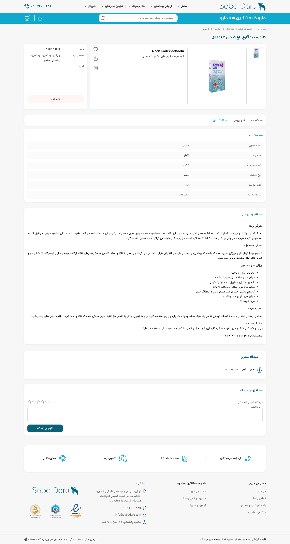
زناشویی (217, 29)
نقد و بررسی (240, 120)
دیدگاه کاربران (220, 120)
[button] (95, 50)
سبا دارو (262, 29)
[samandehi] (35, 512)
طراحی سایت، (89, 539)
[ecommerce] (55, 512)
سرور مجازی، (52, 539)
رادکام (41, 539)
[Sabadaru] (243, 18)
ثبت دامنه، (66, 539)
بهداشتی (230, 29)
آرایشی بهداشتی (246, 29)
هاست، (77, 539)
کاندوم (206, 29)
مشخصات (257, 120)
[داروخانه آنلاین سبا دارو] (243, 6)
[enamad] (76, 512)
